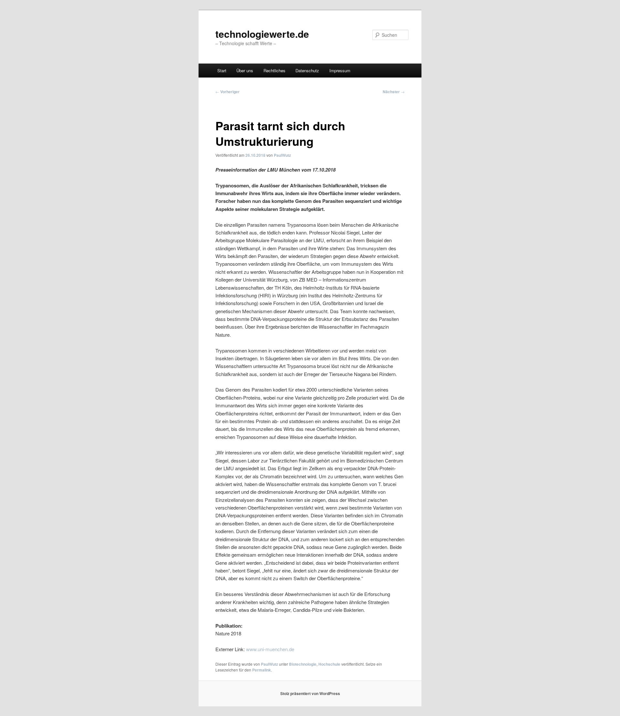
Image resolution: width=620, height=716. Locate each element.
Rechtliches (274, 70)
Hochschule (329, 664)
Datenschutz (307, 70)
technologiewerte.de (262, 34)
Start (221, 70)
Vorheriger (227, 91)
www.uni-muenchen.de (270, 649)
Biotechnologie (302, 664)
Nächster (394, 91)
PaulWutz (282, 155)
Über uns (244, 70)
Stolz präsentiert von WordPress (310, 693)
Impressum (339, 70)
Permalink (261, 670)
